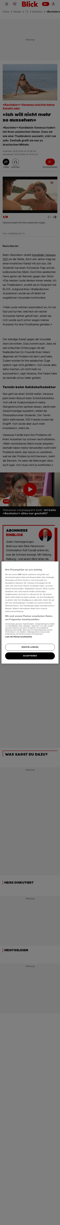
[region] (30, 612)
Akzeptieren (30, 656)
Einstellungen (30, 647)
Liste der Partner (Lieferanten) (18, 637)
